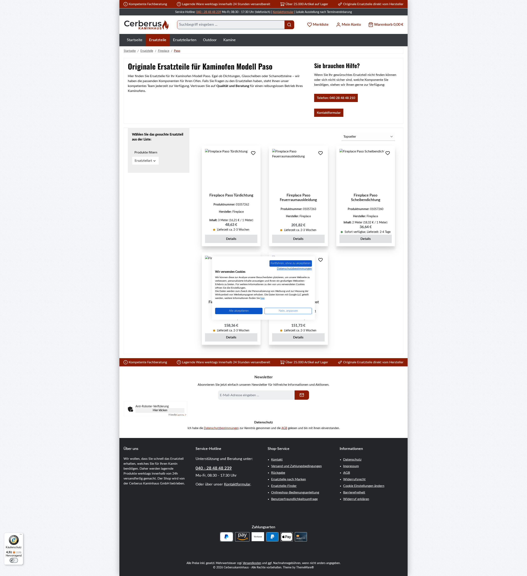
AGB (284, 428)
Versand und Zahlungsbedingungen (296, 466)
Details (231, 238)
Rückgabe (278, 472)
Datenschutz (352, 459)
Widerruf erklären (356, 499)
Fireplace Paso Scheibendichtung (365, 198)
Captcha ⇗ (177, 415)
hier (262, 298)
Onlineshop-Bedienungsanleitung (295, 492)
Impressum (351, 466)
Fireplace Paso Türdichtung (231, 195)
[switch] (14, 560)
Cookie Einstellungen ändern (363, 486)
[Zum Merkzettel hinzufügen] (253, 153)
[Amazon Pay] (242, 536)
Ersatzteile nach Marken (288, 479)
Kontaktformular (283, 12)
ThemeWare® (305, 567)
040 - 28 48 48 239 (208, 12)
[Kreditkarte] (301, 536)
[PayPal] (272, 536)
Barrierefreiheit (354, 492)
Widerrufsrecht (354, 479)
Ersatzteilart (143, 160)
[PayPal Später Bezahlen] (226, 536)
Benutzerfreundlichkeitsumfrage (294, 499)
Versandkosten (252, 563)
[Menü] (20, 535)
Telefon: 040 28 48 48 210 (336, 98)
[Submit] (302, 395)
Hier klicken (160, 410)
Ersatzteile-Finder (284, 486)
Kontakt (277, 459)
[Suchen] (289, 24)
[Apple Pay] (287, 536)
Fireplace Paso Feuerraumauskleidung (298, 198)
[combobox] (231, 24)
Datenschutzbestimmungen (221, 428)
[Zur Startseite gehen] (146, 25)
